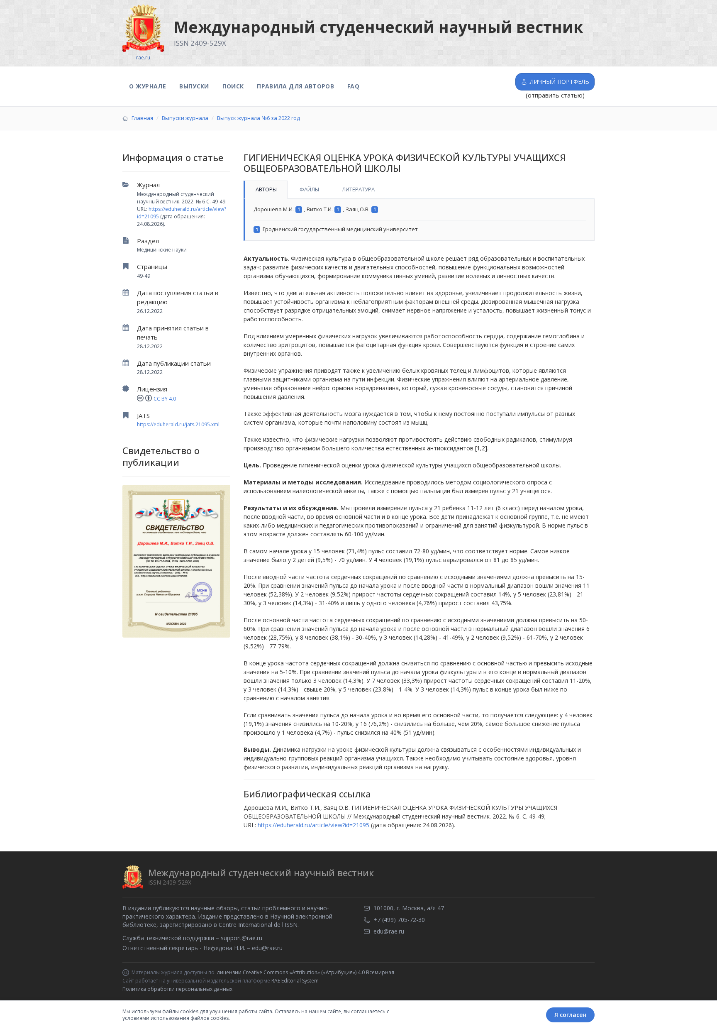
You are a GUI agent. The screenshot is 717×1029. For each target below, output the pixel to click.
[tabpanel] (419, 220)
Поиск (233, 86)
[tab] (266, 190)
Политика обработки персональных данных (177, 988)
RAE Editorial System (295, 980)
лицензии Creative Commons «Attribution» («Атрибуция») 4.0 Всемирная (305, 972)
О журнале (147, 86)
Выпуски (194, 86)
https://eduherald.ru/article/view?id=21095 (313, 825)
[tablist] (419, 190)
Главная (142, 118)
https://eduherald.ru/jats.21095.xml (178, 424)
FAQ (353, 86)
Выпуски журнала (185, 118)
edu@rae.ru (267, 948)
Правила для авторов (295, 86)
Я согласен (570, 1015)
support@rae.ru (241, 938)
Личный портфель (559, 82)
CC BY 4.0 (165, 398)
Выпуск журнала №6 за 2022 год (258, 118)
